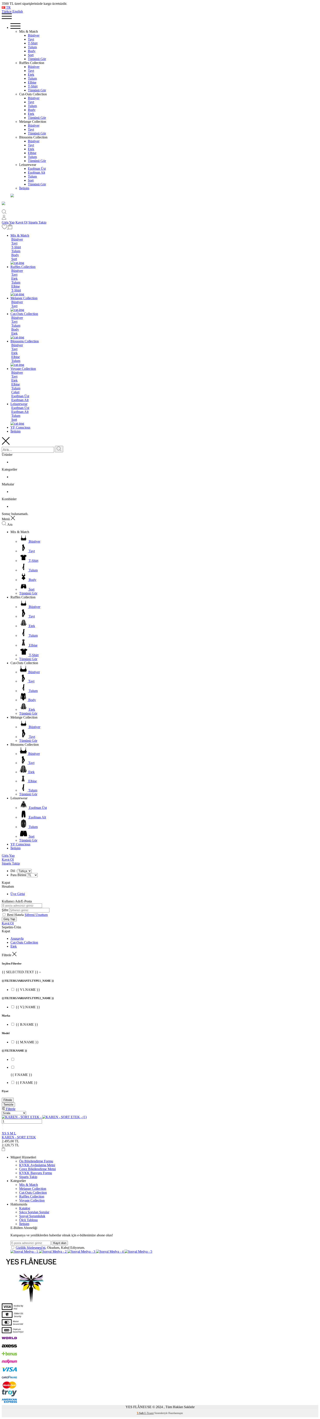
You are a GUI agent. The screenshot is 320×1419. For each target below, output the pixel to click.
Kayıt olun (59, 1243)
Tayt (31, 39)
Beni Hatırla (16, 915)
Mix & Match (19, 235)
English (17, 11)
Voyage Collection (23, 368)
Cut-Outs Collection (24, 314)
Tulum (32, 47)
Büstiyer (33, 35)
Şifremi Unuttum (36, 915)
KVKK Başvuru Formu (35, 1173)
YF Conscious (20, 427)
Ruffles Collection (22, 267)
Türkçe (7, 11)
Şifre (5, 910)
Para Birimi (18, 875)
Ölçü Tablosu (28, 1220)
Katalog (24, 1208)
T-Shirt (32, 43)
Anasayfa (17, 938)
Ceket (15, 392)
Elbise (32, 82)
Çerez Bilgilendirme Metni (37, 1169)
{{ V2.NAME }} (28, 1007)
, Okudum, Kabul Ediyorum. (50, 1247)
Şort (31, 55)
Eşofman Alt (36, 172)
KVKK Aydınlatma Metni (37, 1165)
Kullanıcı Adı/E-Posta (17, 901)
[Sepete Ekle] (3, 1150)
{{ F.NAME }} (26, 1082)
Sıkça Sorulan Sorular (34, 1212)
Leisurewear (18, 404)
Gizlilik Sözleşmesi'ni (30, 1247)
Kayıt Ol (21, 222)
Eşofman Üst (37, 168)
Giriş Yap (8, 222)
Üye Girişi (17, 894)
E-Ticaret (149, 1413)
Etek (31, 74)
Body (31, 51)
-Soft (140, 1413)
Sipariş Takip (37, 222)
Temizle (8, 1104)
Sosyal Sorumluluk (32, 1216)
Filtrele (7, 1100)
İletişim (24, 188)
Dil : (13, 871)
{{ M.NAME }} (27, 1042)
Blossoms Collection (24, 341)
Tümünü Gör (37, 59)
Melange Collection (23, 298)
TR (8, 7)
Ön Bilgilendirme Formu (36, 1161)
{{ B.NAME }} (27, 1024)
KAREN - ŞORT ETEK (19, 1137)
